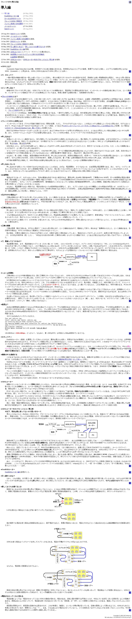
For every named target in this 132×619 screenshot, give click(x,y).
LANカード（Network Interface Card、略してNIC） (23, 128)
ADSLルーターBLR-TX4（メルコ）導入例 (38, 59)
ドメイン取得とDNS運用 (13, 24)
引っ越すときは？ (17, 47)
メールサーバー (10, 26)
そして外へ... (77, 359)
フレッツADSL (7, 96)
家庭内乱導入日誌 (65, 359)
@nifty (15, 143)
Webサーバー (9, 29)
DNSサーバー (15, 41)
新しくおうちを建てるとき (35, 47)
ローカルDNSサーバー (12, 18)
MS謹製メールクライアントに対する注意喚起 (27, 54)
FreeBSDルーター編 (11, 16)
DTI (24, 143)
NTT (8, 99)
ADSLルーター (15, 52)
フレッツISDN (13, 110)
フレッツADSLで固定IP (13, 21)
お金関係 (13, 57)
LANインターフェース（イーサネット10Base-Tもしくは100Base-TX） (88, 126)
